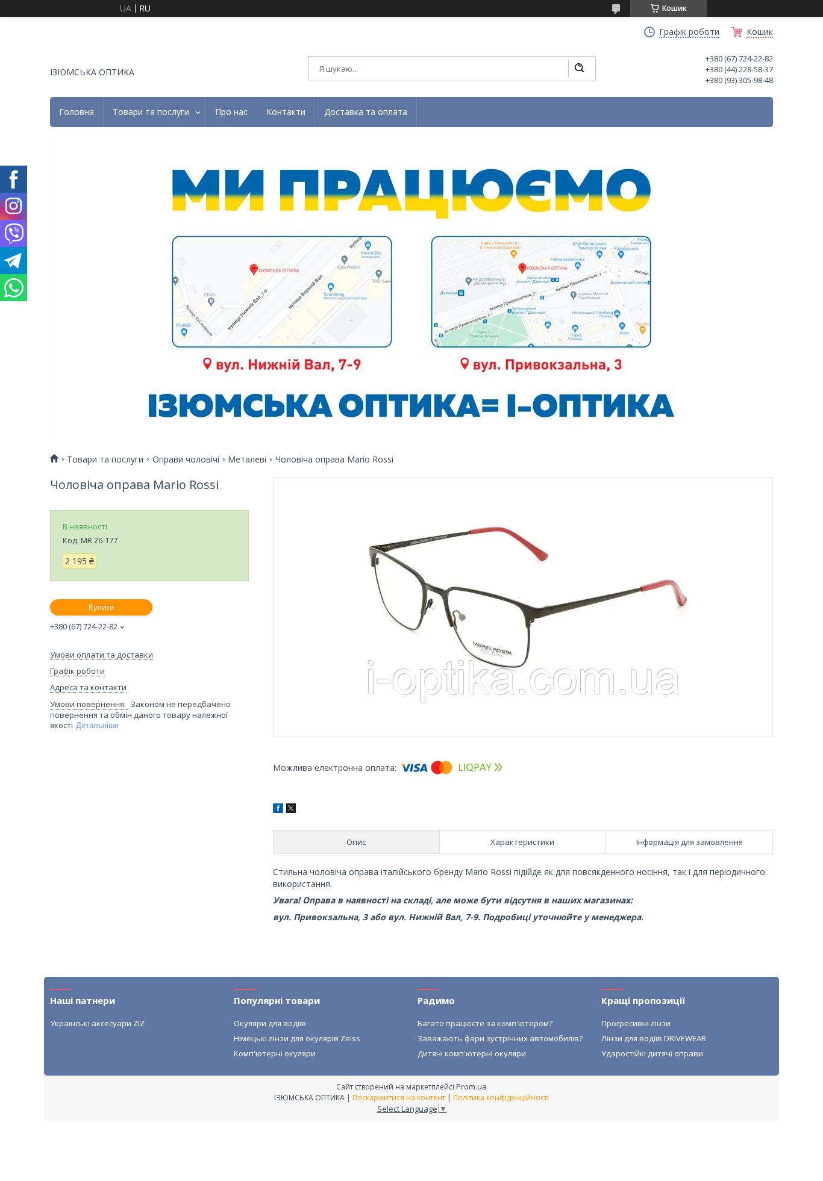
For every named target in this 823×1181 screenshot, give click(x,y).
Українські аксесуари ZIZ (97, 1023)
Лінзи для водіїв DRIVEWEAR (653, 1038)
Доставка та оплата (365, 112)
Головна (76, 112)
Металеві (247, 459)
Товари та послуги (151, 112)
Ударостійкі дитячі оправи (652, 1053)
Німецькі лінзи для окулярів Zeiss (297, 1038)
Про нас (231, 112)
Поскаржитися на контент (398, 1097)
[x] (291, 809)
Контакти (285, 112)
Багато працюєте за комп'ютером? (485, 1023)
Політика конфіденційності (501, 1097)
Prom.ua (471, 1086)
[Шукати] (579, 68)
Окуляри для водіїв (270, 1023)
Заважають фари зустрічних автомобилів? (500, 1038)
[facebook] (278, 809)
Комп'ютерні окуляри (275, 1053)
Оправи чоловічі (185, 459)
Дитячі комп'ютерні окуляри (472, 1053)
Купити (101, 607)
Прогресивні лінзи (636, 1023)
